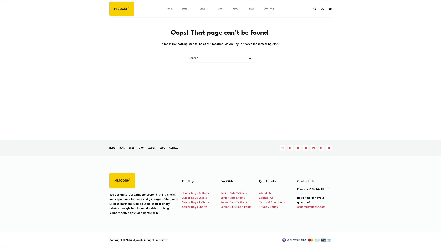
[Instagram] (298, 148)
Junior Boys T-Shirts (195, 193)
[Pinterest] (321, 148)
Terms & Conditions (272, 202)
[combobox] (216, 58)
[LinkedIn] (313, 148)
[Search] (315, 9)
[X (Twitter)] (290, 148)
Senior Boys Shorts (194, 207)
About (236, 8)
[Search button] (250, 57)
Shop (220, 8)
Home (170, 8)
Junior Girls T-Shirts (233, 193)
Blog (251, 8)
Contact (269, 8)
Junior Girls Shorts (232, 197)
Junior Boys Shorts (194, 197)
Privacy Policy (268, 207)
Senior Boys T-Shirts (195, 202)
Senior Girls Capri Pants (236, 207)
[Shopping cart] (330, 9)
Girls (202, 8)
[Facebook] (282, 148)
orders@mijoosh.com (311, 207)
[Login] (322, 9)
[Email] (305, 148)
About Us (265, 193)
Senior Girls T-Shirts (233, 202)
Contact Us (266, 197)
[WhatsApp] (329, 148)
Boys (184, 8)
